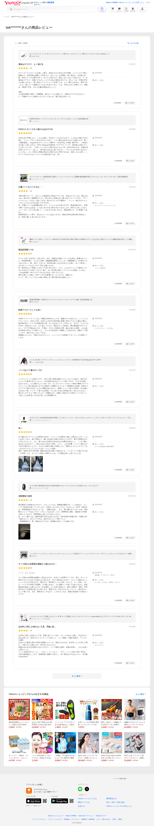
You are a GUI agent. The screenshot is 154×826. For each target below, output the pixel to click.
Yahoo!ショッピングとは (87, 798)
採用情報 (91, 819)
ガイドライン (75, 819)
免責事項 (84, 819)
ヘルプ (147, 2)
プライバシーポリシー (39, 819)
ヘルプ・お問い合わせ (103, 819)
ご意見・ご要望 (117, 819)
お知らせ (81, 806)
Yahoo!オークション (86, 816)
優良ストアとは (84, 802)
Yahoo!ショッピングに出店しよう (131, 2)
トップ (6, 17)
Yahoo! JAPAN (112, 2)
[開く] (24, 464)
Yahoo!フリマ (101, 816)
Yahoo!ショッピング (55, 816)
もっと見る (140, 694)
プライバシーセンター (55, 819)
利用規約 (67, 819)
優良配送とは (111, 798)
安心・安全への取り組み (115, 802)
